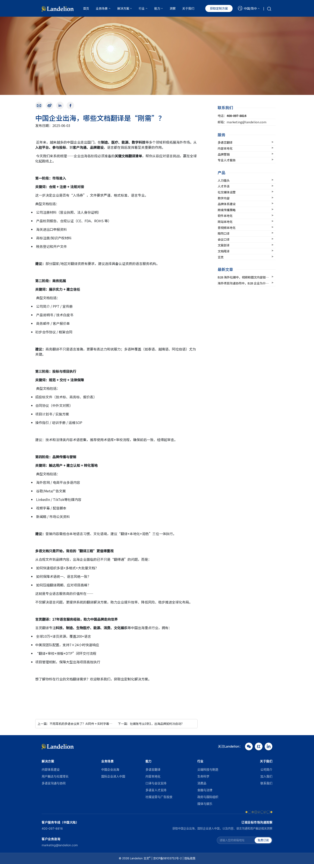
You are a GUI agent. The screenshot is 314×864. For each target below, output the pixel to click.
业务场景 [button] (102, 8)
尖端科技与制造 (207, 769)
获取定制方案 (219, 8)
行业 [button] (142, 8)
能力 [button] (157, 8)
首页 (86, 8)
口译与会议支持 (155, 783)
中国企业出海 (110, 769)
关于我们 (188, 8)
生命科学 (203, 776)
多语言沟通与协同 (54, 783)
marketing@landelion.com (60, 845)
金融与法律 (204, 790)
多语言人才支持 (155, 790)
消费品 (201, 783)
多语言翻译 (152, 769)
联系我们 (266, 783)
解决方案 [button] (123, 8)
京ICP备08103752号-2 (167, 858)
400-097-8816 (52, 828)
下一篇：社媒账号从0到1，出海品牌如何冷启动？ (151, 723)
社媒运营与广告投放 (158, 797)
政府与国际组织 (207, 797)
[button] (248, 8)
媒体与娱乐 (204, 803)
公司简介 (266, 769)
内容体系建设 (51, 769)
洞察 (173, 8)
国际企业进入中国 (113, 776)
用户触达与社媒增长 (55, 776)
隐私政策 (189, 858)
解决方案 (48, 761)
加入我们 (266, 776)
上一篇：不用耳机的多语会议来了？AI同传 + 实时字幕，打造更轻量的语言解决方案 (93, 723)
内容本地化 (152, 776)
